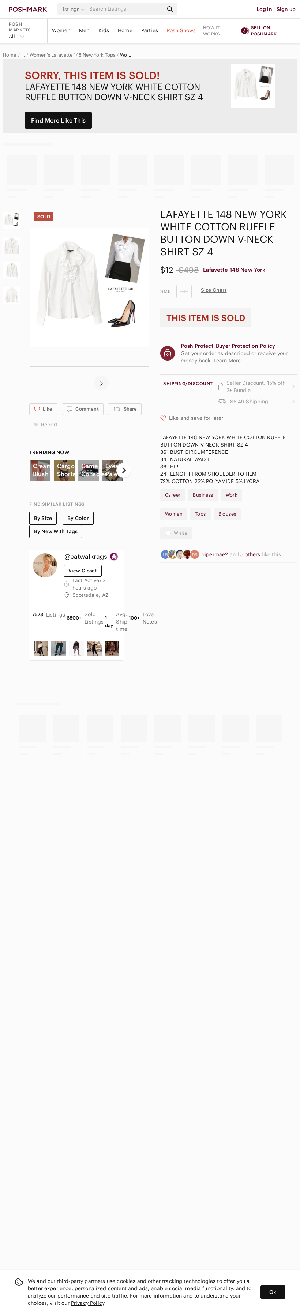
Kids (103, 30)
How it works (211, 31)
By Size (43, 518)
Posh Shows (181, 30)
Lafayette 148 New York (234, 269)
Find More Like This (58, 120)
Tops (200, 514)
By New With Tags (56, 531)
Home (125, 30)
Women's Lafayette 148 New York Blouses (126, 55)
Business (203, 495)
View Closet (82, 571)
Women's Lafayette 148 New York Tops (72, 55)
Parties (149, 30)
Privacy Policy (87, 1303)
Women (61, 30)
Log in (264, 9)
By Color (78, 518)
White (180, 533)
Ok (272, 1292)
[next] (101, 383)
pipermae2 (215, 554)
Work (232, 495)
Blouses (227, 514)
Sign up (286, 9)
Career (172, 495)
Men (84, 30)
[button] (73, 9)
